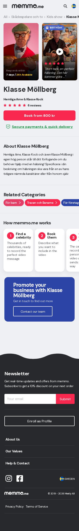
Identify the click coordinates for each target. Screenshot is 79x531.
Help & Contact (17, 463)
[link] (74, 6)
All (5, 16)
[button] (59, 69)
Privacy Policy (14, 506)
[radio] (45, 63)
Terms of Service (37, 506)
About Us (12, 439)
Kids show (55, 16)
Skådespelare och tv (27, 16)
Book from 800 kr (39, 115)
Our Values (13, 451)
